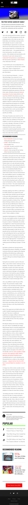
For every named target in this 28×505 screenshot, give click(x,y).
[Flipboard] (11, 32)
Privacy (14, 498)
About (9, 498)
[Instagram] (25, 32)
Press (19, 498)
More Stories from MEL (14, 485)
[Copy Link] (21, 32)
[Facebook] (7, 32)
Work (2, 6)
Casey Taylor (6, 6)
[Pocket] (16, 32)
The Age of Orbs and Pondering (20, 457)
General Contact (14, 500)
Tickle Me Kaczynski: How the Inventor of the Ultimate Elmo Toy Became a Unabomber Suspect (20, 471)
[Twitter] (2, 32)
